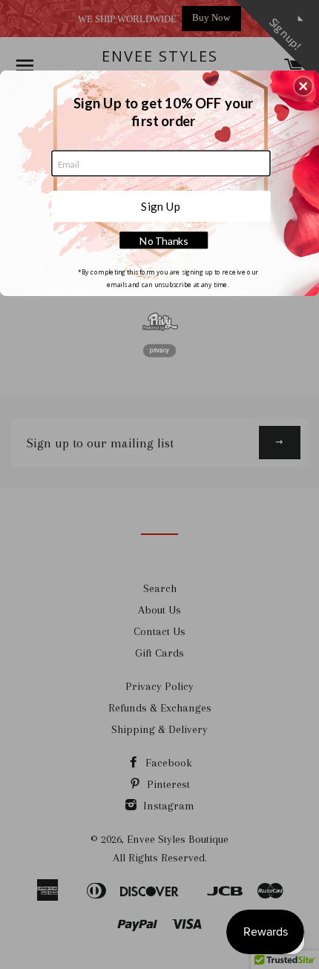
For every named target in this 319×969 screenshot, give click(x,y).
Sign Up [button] (160, 205)
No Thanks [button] (163, 240)
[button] (303, 86)
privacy (159, 350)
